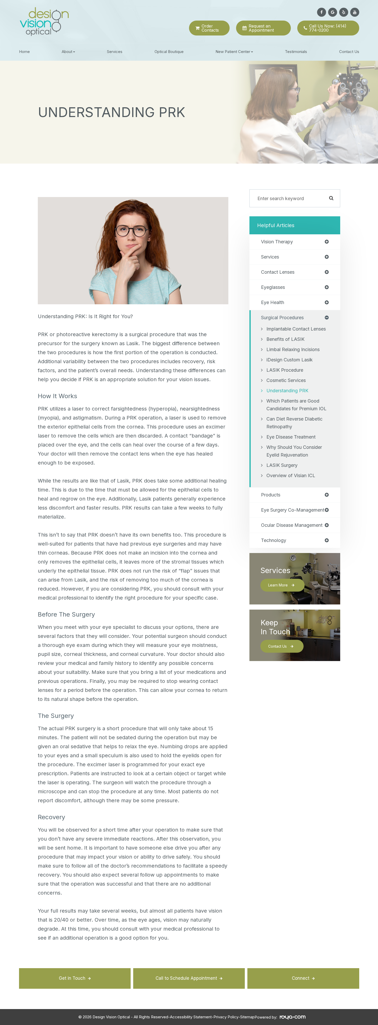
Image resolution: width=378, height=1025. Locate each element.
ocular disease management (291, 525)
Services (114, 51)
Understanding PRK (287, 390)
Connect (300, 978)
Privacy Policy (225, 1016)
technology (273, 540)
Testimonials (296, 51)
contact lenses (277, 272)
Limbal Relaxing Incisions (293, 349)
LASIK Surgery (282, 465)
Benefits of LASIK (285, 339)
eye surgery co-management (292, 510)
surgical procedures (282, 317)
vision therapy (277, 241)
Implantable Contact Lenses (296, 329)
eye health (272, 302)
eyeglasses (273, 287)
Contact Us (349, 51)
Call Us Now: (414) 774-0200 (327, 28)
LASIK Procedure (284, 370)
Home (24, 51)
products (270, 495)
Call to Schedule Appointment (186, 978)
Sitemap (247, 1016)
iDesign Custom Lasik (289, 359)
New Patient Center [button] (232, 51)
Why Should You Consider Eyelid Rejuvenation (294, 451)
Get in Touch (72, 978)
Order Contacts (210, 28)
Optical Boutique (169, 51)
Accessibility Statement (191, 1016)
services (270, 257)
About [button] (67, 51)
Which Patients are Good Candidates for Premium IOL (296, 404)
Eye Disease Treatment (291, 437)
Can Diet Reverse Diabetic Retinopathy (294, 422)
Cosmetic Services (286, 380)
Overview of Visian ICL (290, 475)
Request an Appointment (261, 28)
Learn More (278, 585)
